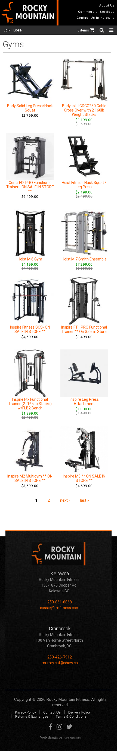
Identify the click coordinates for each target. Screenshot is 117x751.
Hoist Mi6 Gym (30, 259)
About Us (107, 5)
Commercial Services (96, 12)
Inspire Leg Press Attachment (84, 401)
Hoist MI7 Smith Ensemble (84, 259)
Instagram (59, 728)
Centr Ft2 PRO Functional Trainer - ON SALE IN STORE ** (30, 186)
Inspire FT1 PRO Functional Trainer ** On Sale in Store (84, 329)
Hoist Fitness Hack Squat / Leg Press (84, 184)
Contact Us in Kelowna (96, 18)
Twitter (69, 728)
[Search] (102, 30)
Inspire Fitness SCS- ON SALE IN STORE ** (30, 329)
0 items (84, 30)
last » (84, 500)
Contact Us (52, 712)
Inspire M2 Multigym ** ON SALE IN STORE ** (30, 478)
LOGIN (17, 30)
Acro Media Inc (72, 737)
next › (65, 500)
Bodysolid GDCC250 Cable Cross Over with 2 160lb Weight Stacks (84, 110)
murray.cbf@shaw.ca (60, 663)
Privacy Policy (25, 712)
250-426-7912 (59, 657)
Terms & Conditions (71, 716)
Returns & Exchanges (31, 716)
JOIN (7, 30)
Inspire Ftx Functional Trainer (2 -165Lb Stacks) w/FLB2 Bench (30, 403)
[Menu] (111, 30)
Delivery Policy (79, 712)
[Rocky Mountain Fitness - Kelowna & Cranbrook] (29, 13)
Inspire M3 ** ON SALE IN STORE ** (84, 478)
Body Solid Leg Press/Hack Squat (30, 108)
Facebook (50, 728)
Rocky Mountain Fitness (68, 699)
